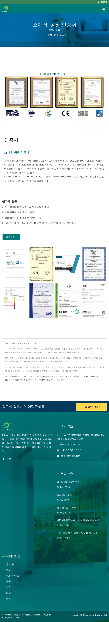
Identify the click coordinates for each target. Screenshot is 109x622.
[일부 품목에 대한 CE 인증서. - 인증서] (41, 264)
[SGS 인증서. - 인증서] (93, 300)
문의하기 (45, 380)
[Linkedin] (10, 458)
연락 (8, 598)
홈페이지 (10, 564)
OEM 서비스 (12, 576)
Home (49, 35)
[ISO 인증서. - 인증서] (41, 300)
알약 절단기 (64, 376)
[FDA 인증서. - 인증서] (93, 264)
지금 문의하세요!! (91, 407)
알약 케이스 (46, 376)
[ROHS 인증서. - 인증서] (67, 300)
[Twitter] (7, 458)
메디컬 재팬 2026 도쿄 (68, 482)
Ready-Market (101, 615)
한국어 (104, 2)
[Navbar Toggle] (104, 9)
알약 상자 (55, 376)
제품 (8, 581)
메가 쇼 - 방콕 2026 (66, 507)
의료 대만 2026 (64, 494)
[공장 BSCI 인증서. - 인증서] (15, 264)
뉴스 (8, 587)
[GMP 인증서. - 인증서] (15, 300)
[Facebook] (3, 458)
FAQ (8, 593)
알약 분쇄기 (84, 376)
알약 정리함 (74, 376)
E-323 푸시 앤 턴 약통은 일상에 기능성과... (78, 533)
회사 (56, 35)
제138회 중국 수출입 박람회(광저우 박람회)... (79, 520)
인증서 (63, 35)
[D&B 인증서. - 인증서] (67, 264)
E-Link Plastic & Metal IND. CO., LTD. (35, 615)
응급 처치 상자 (10, 380)
